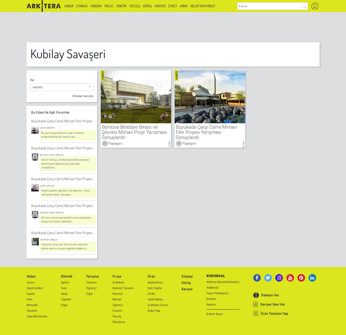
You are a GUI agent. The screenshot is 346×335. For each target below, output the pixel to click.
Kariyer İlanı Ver (273, 304)
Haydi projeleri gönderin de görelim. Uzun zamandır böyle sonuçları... (65, 192)
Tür (32, 80)
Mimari (117, 299)
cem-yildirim (47, 127)
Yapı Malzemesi (37, 316)
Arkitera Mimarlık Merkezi (222, 282)
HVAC (151, 293)
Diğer (64, 305)
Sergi (64, 293)
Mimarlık (32, 305)
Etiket (172, 6)
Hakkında (212, 287)
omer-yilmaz (47, 185)
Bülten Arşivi (214, 314)
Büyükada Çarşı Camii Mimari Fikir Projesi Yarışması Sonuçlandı (63, 121)
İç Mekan (118, 282)
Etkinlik (82, 6)
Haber (68, 6)
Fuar (64, 288)
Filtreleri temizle (82, 96)
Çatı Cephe (155, 288)
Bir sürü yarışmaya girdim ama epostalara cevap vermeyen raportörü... (66, 219)
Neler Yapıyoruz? (203, 6)
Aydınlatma (155, 282)
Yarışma (96, 6)
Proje (109, 6)
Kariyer (160, 6)
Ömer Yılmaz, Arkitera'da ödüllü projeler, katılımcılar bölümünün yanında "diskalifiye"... (65, 163)
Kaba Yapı (154, 310)
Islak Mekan (155, 299)
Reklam (211, 299)
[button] (62, 87)
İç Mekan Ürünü (158, 305)
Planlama (119, 322)
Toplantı (66, 299)
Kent (29, 299)
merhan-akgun (49, 239)
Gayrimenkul (35, 288)
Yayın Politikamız (217, 293)
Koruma (118, 293)
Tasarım (32, 310)
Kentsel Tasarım (123, 288)
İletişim (211, 304)
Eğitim (65, 282)
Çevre (30, 282)
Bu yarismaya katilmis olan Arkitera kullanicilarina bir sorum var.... (62, 135)
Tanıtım (121, 6)
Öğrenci (91, 288)
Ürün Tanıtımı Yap (274, 313)
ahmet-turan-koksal (52, 154)
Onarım (117, 310)
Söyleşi (134, 6)
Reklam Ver (270, 295)
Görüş (147, 6)
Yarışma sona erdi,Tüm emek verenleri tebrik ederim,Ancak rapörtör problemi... (64, 246)
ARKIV (184, 6)
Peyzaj (117, 316)
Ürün (151, 276)
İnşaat (31, 293)
